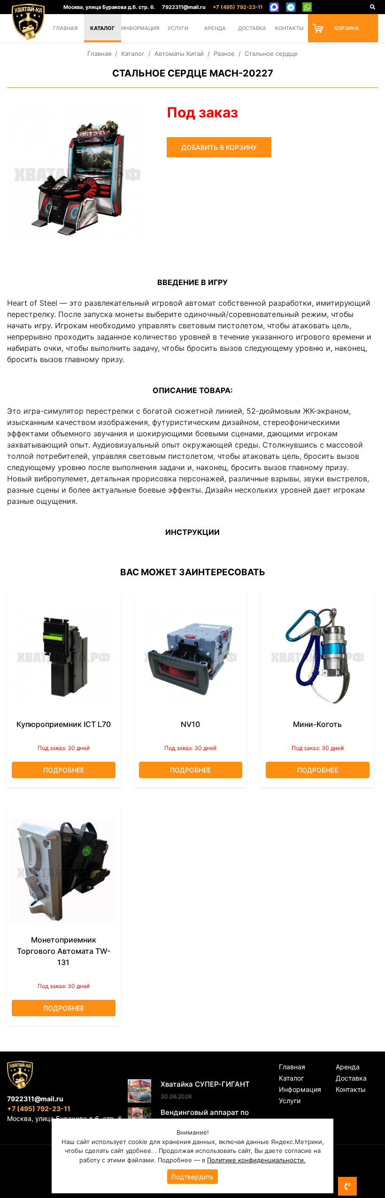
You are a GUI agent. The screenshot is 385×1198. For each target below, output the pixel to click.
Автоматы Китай (179, 53)
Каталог (102, 28)
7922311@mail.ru (184, 7)
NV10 (190, 724)
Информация (140, 28)
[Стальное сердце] (77, 172)
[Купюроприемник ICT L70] (64, 656)
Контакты (289, 28)
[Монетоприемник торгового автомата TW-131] (64, 871)
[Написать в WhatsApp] (307, 7)
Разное (224, 53)
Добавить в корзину (219, 147)
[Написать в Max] (274, 7)
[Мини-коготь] (318, 656)
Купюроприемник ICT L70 (63, 724)
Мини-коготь (317, 724)
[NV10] (191, 656)
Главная (65, 28)
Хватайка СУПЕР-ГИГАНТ (205, 1084)
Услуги (178, 28)
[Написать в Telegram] (290, 7)
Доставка (252, 28)
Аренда (215, 28)
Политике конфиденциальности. (256, 1160)
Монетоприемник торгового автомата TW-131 (63, 951)
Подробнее (63, 770)
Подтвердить (192, 1177)
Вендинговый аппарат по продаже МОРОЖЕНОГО (205, 1118)
